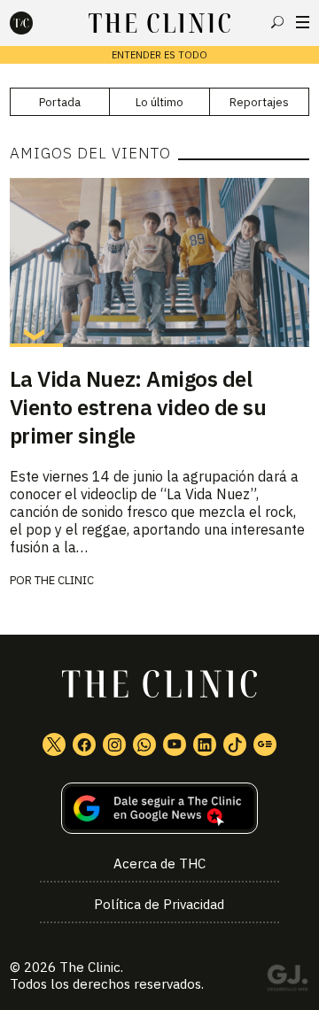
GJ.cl (287, 981)
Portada (60, 102)
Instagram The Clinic (114, 744)
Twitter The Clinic (54, 744)
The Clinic (64, 580)
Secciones (302, 22)
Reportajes (259, 102)
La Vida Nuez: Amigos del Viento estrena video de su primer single (138, 407)
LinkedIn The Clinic (204, 744)
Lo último (159, 102)
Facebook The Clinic (84, 744)
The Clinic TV (174, 744)
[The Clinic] (36, 23)
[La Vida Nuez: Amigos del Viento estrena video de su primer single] (159, 262)
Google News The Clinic (264, 744)
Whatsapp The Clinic (144, 744)
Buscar (277, 22)
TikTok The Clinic (234, 744)
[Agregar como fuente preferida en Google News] (159, 809)
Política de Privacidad (159, 904)
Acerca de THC (159, 863)
